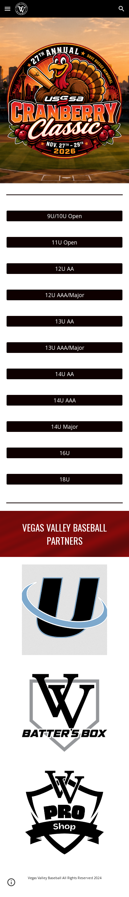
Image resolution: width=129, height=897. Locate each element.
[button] (7, 8)
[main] (64, 533)
